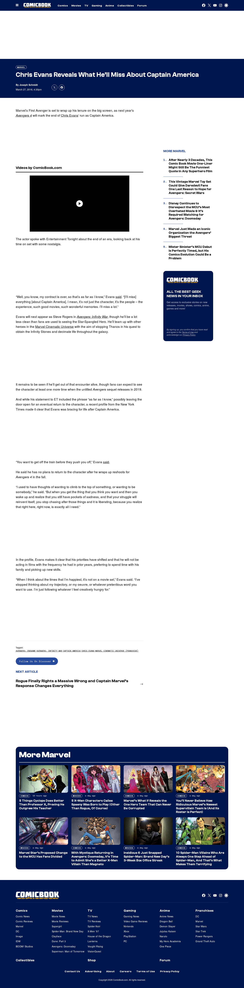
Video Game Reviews (136, 921)
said (119, 296)
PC (125, 941)
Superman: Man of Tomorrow (68, 951)
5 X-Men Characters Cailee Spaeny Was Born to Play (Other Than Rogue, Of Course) (95, 804)
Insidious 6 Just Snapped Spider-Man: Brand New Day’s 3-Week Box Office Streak (146, 856)
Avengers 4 (24, 115)
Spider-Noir (94, 926)
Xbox (126, 931)
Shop (92, 960)
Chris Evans (69, 115)
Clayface (56, 936)
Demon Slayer (167, 926)
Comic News (23, 916)
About (110, 971)
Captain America (72, 650)
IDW (18, 941)
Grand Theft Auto (205, 941)
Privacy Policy (189, 334)
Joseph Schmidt (28, 84)
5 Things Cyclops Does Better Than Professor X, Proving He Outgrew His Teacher (41, 804)
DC (17, 931)
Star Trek (201, 931)
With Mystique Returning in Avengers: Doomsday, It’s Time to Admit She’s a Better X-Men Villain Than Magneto (94, 858)
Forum (142, 5)
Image (19, 936)
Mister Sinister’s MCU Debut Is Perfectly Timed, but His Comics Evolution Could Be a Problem (190, 252)
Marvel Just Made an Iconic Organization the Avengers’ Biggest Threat (190, 232)
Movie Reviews (60, 921)
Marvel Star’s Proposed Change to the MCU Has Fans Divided (43, 854)
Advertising (93, 971)
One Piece (165, 946)
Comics (63, 5)
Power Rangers (204, 936)
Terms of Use (188, 332)
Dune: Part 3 (59, 941)
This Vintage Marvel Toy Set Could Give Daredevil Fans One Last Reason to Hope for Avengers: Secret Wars (190, 187)
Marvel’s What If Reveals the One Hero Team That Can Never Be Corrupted (147, 804)
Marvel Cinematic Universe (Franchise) (116, 650)
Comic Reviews (24, 921)
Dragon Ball (166, 921)
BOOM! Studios (24, 946)
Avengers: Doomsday (64, 946)
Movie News (58, 916)
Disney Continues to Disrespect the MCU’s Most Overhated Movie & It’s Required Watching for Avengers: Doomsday (189, 211)
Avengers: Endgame (26, 650)
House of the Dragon (99, 936)
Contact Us (72, 971)
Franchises (205, 911)
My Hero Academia (170, 941)
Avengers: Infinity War (92, 316)
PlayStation (130, 936)
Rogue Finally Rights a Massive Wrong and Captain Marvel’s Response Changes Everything (72, 683)
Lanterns (92, 941)
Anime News (166, 916)
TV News (93, 916)
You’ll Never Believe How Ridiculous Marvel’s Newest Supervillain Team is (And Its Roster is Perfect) (197, 806)
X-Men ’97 (93, 931)
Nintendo (129, 926)
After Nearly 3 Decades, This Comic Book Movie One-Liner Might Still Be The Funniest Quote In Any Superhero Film (190, 165)
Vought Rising (95, 946)
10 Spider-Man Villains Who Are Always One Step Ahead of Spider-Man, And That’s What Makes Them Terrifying (200, 858)
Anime (109, 5)
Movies (76, 5)
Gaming (97, 5)
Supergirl (57, 926)
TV (86, 5)
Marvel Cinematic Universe (54, 326)
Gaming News (131, 916)
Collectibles (125, 5)
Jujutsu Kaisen (168, 931)
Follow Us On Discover (36, 661)
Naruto (163, 936)
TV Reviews (94, 921)
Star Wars (201, 926)
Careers (125, 971)
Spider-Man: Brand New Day (67, 931)
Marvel (21, 67)
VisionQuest (94, 951)
